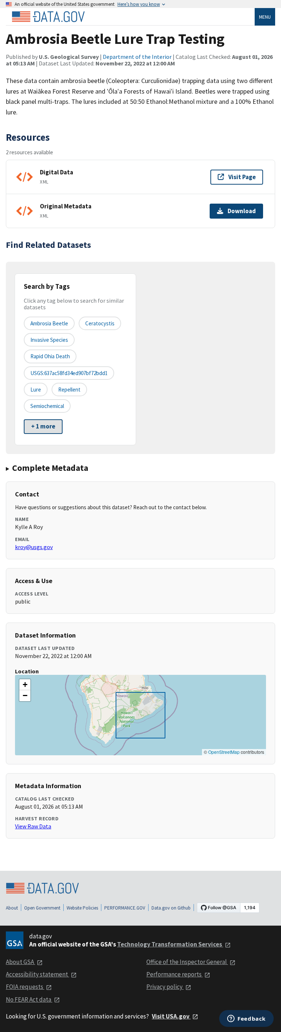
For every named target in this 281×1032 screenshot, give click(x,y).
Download (242, 211)
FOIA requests (25, 987)
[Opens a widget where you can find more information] (246, 1019)
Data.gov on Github (171, 908)
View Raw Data (33, 826)
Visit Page (242, 177)
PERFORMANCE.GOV (124, 908)
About (12, 908)
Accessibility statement (37, 974)
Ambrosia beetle (49, 323)
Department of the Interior (137, 56)
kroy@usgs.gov (34, 547)
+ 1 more (43, 426)
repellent (69, 389)
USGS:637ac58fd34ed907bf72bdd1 (69, 373)
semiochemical (47, 405)
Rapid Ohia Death (50, 356)
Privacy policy (165, 987)
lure (35, 389)
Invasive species (49, 339)
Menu (265, 17)
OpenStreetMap (224, 752)
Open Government (42, 908)
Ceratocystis (100, 323)
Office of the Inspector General (187, 962)
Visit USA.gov (171, 1016)
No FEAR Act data (29, 999)
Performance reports (174, 974)
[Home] (48, 17)
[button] (24, 684)
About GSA (20, 962)
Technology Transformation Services (170, 944)
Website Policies (82, 908)
